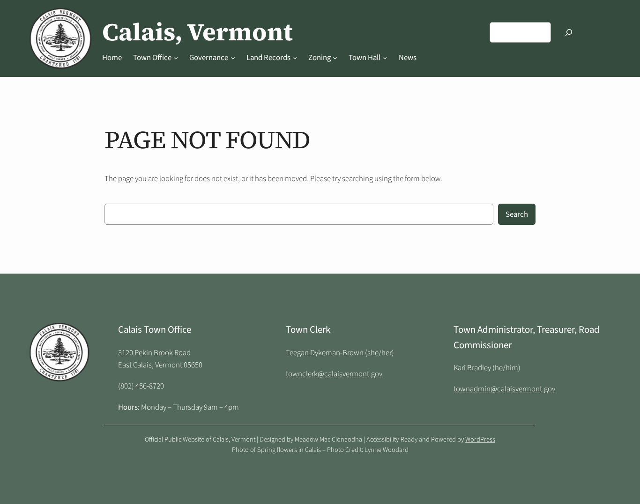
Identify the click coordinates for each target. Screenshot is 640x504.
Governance (208, 57)
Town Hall (364, 57)
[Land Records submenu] (294, 57)
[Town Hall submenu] (384, 57)
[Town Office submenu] (175, 57)
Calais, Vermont (197, 32)
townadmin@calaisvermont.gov (504, 389)
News (408, 57)
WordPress (480, 439)
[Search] (569, 32)
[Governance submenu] (233, 57)
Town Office (152, 57)
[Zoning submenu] (335, 57)
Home (112, 57)
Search (517, 214)
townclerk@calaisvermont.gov (334, 374)
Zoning (319, 57)
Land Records (268, 57)
